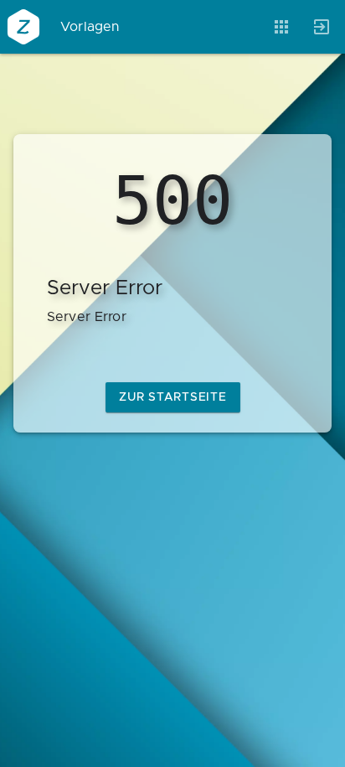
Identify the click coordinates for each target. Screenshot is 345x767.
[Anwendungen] (281, 27)
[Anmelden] (321, 27)
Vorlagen (90, 27)
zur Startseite (173, 397)
